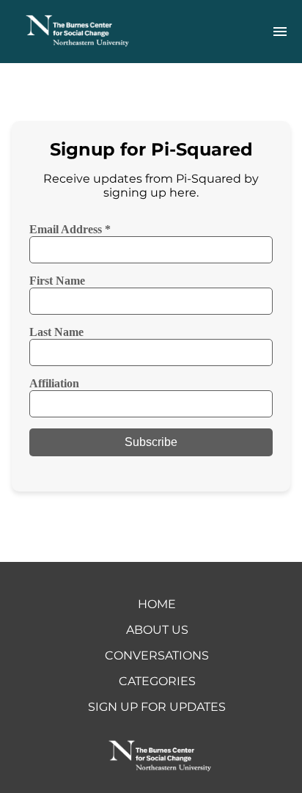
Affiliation (54, 383)
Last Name (56, 332)
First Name (57, 280)
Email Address (70, 229)
